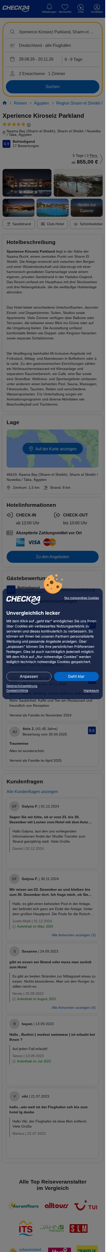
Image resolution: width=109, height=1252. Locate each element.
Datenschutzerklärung (21, 686)
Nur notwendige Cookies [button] (81, 598)
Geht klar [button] (76, 676)
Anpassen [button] (29, 676)
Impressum (91, 690)
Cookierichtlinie (17, 690)
